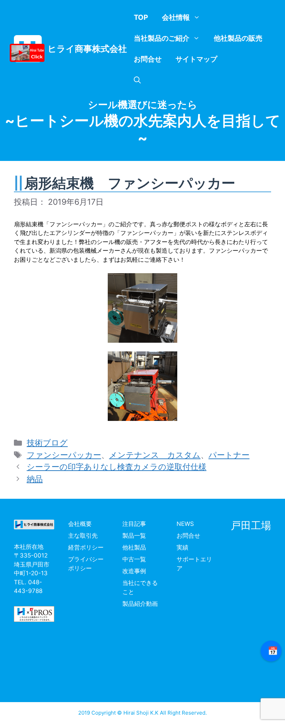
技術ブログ (47, 443)
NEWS (185, 523)
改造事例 (134, 571)
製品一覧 (134, 535)
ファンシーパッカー (64, 455)
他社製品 (134, 547)
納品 (35, 479)
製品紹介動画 (140, 603)
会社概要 (80, 523)
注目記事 (134, 523)
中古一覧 (134, 559)
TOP (141, 17)
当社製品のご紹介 (161, 38)
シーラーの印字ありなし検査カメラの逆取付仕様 (116, 467)
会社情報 (176, 17)
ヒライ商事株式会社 (87, 48)
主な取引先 (83, 535)
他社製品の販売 (238, 38)
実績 (182, 547)
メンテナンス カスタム (155, 455)
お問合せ (148, 59)
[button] (137, 80)
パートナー (229, 455)
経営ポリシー (86, 547)
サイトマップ (196, 59)
